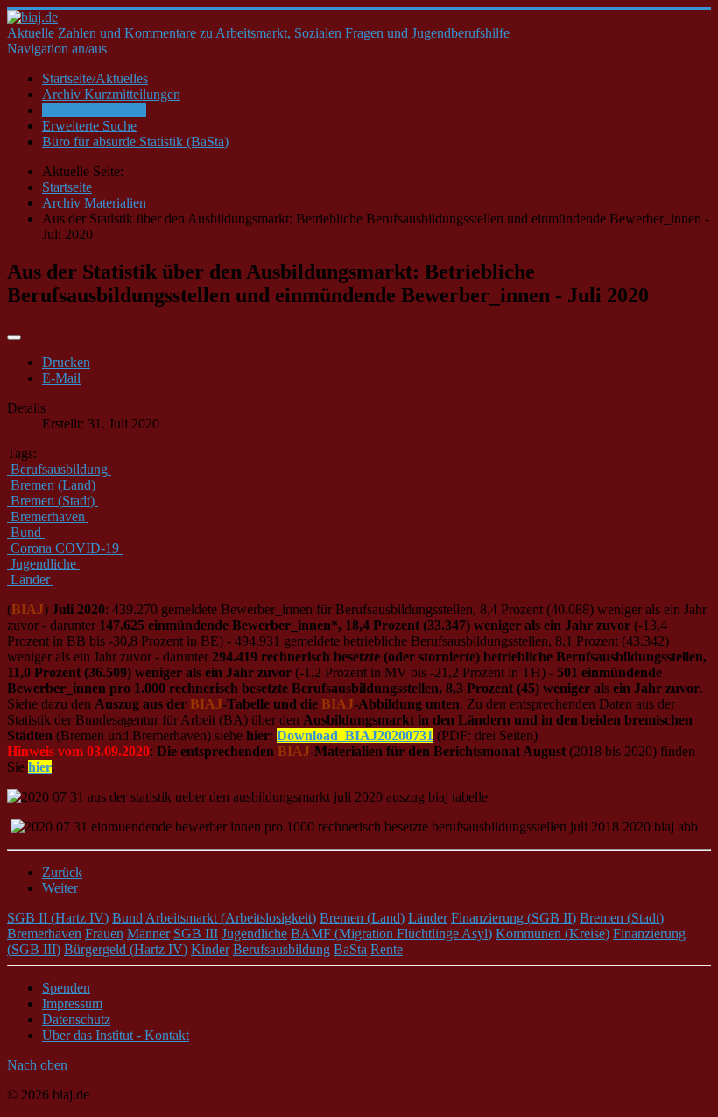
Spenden (66, 987)
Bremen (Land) (362, 917)
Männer (148, 933)
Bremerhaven (44, 933)
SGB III (195, 933)
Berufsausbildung (281, 949)
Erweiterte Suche (89, 125)
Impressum (72, 1003)
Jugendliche (254, 933)
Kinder (210, 949)
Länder (427, 917)
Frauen (104, 933)
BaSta (350, 949)
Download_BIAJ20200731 (355, 735)
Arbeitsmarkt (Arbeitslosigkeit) (230, 917)
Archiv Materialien (94, 110)
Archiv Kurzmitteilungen (111, 94)
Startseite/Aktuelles (95, 78)
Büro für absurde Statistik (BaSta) (135, 141)
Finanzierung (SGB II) (513, 917)
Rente (386, 949)
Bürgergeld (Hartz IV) (125, 949)
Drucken (66, 362)
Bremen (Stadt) (622, 917)
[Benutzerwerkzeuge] (14, 337)
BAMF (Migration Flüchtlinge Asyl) (391, 933)
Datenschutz (76, 1019)
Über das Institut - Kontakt (115, 1035)
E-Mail (61, 378)
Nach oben (37, 1064)
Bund (127, 917)
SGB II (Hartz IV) (58, 917)
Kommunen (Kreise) (552, 933)
